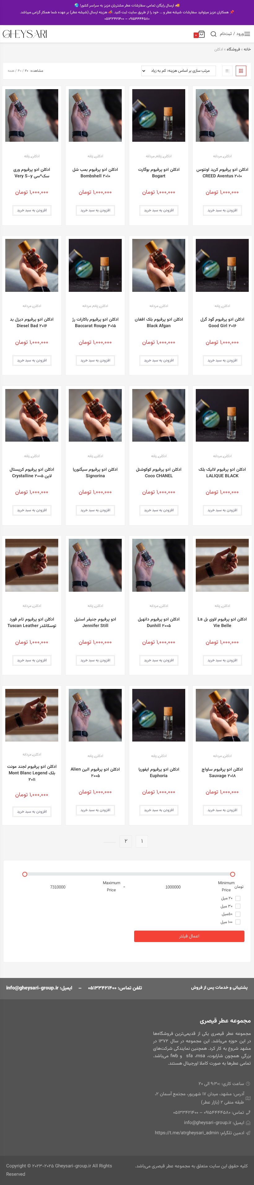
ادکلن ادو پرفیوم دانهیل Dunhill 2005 (159, 622)
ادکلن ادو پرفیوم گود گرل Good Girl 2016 (222, 323)
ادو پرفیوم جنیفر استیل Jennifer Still (95, 622)
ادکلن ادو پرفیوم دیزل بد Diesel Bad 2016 (32, 323)
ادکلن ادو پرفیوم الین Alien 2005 (95, 773)
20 (26, 71)
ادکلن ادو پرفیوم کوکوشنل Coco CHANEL (159, 473)
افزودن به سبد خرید (222, 210)
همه (11, 71)
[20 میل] (237, 898)
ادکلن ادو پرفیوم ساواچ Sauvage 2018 (222, 773)
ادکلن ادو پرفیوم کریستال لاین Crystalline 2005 (32, 473)
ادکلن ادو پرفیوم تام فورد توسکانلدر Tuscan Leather (31, 622)
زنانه (159, 156)
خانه (247, 49)
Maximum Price (111, 886)
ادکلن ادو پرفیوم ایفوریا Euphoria (158, 773)
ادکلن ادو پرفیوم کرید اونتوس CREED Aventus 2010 (222, 173)
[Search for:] (213, 34)
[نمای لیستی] (227, 71)
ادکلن (227, 156)
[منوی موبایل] (247, 35)
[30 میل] (237, 906)
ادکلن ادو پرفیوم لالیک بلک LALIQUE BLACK (222, 473)
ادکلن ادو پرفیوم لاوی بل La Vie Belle (222, 622)
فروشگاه (233, 49)
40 (19, 71)
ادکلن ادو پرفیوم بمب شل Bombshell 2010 (95, 173)
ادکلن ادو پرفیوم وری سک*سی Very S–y (31, 173)
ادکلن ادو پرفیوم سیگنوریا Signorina (95, 473)
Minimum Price (226, 886)
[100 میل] (237, 921)
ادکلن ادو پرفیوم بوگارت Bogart (159, 173)
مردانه (217, 156)
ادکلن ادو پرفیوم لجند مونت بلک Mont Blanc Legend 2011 (32, 773)
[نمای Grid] (241, 71)
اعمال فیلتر (189, 936)
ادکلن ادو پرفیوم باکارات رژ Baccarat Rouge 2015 (95, 323)
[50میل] (237, 914)
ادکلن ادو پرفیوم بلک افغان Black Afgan (159, 323)
